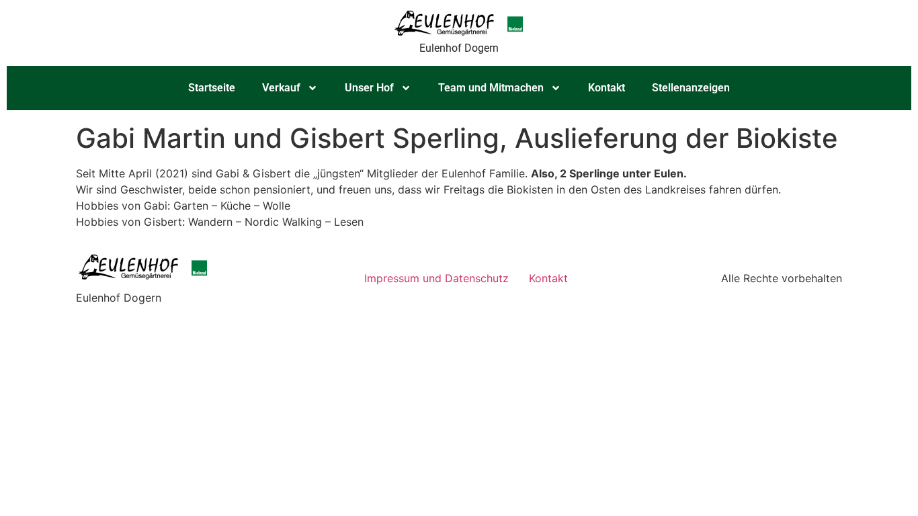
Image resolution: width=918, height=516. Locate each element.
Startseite (211, 87)
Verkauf (281, 87)
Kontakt (606, 87)
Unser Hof (369, 87)
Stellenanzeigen (691, 87)
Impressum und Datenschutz (436, 278)
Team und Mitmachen (491, 87)
